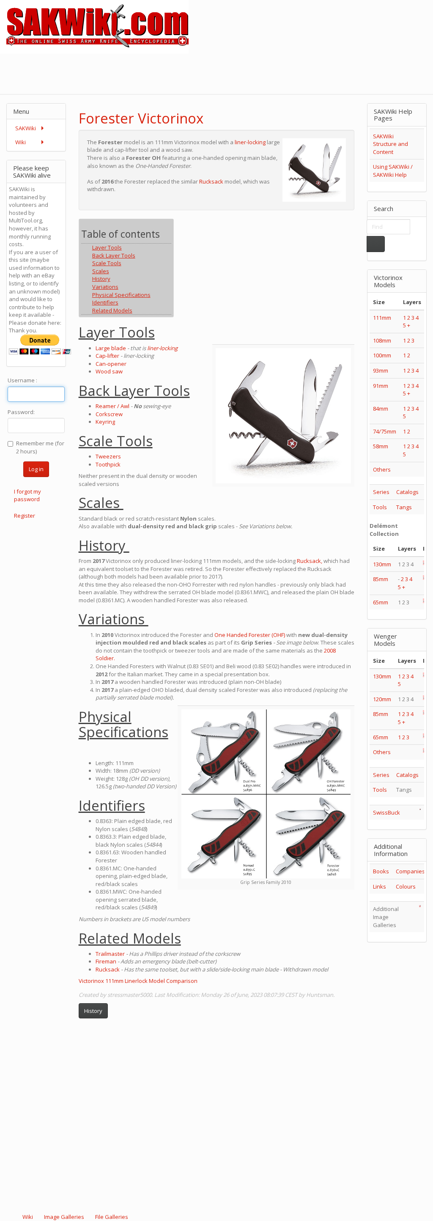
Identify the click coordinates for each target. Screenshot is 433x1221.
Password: (21, 412)
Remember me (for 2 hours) (40, 447)
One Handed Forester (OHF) (249, 635)
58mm (380, 446)
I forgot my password (27, 495)
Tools (380, 507)
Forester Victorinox (141, 118)
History (93, 1011)
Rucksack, (309, 561)
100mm (382, 355)
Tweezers (108, 456)
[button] (325, 111)
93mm (380, 370)
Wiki (27, 1217)
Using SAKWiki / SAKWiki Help (393, 170)
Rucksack (211, 181)
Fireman (106, 961)
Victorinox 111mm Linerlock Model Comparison (138, 981)
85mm (380, 579)
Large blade (111, 348)
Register (24, 515)
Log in (36, 469)
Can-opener (111, 364)
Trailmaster (110, 954)
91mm (380, 386)
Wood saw (109, 371)
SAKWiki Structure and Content (390, 144)
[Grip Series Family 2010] (266, 793)
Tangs (404, 507)
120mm (382, 699)
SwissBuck (386, 812)
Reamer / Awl (112, 406)
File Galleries (111, 1217)
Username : (22, 380)
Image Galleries (64, 1217)
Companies (410, 871)
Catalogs (407, 492)
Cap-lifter (107, 355)
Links (379, 886)
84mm (380, 408)
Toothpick (108, 464)
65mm (380, 602)
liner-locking (250, 142)
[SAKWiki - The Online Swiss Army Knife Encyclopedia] (94, 26)
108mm (382, 340)
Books (381, 871)
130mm (382, 564)
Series (381, 492)
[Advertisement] (279, 73)
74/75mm (384, 431)
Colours (406, 886)
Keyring (105, 421)
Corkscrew (109, 414)
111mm (382, 317)
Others (382, 469)
